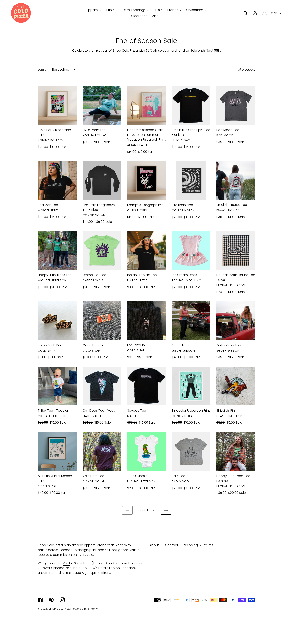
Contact (171, 545)
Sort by (43, 69)
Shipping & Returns (198, 545)
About (154, 545)
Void (66, 563)
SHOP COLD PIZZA (60, 609)
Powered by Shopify (85, 609)
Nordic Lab (106, 568)
